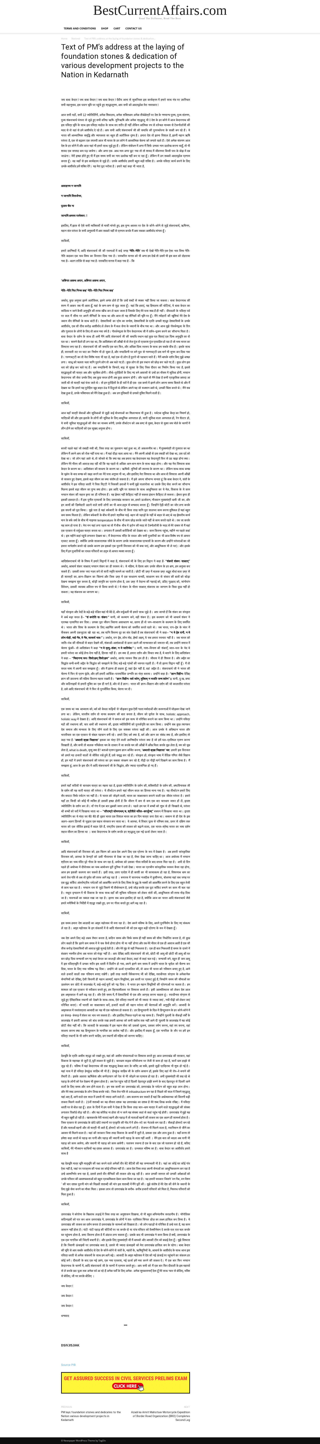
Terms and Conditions (80, 28)
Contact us (133, 28)
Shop (104, 28)
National (75, 38)
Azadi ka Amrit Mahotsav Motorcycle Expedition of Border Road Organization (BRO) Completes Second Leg (160, 1416)
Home (64, 38)
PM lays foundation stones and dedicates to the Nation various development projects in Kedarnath (91, 1416)
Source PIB (68, 1365)
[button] (254, 29)
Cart (117, 28)
